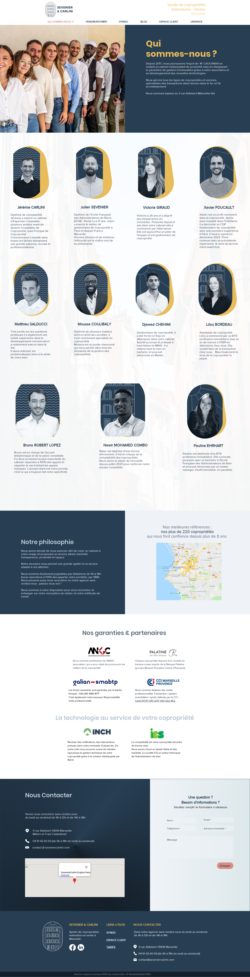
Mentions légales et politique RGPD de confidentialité (99, 974)
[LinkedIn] (81, 947)
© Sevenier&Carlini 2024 (138, 974)
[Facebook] (72, 947)
